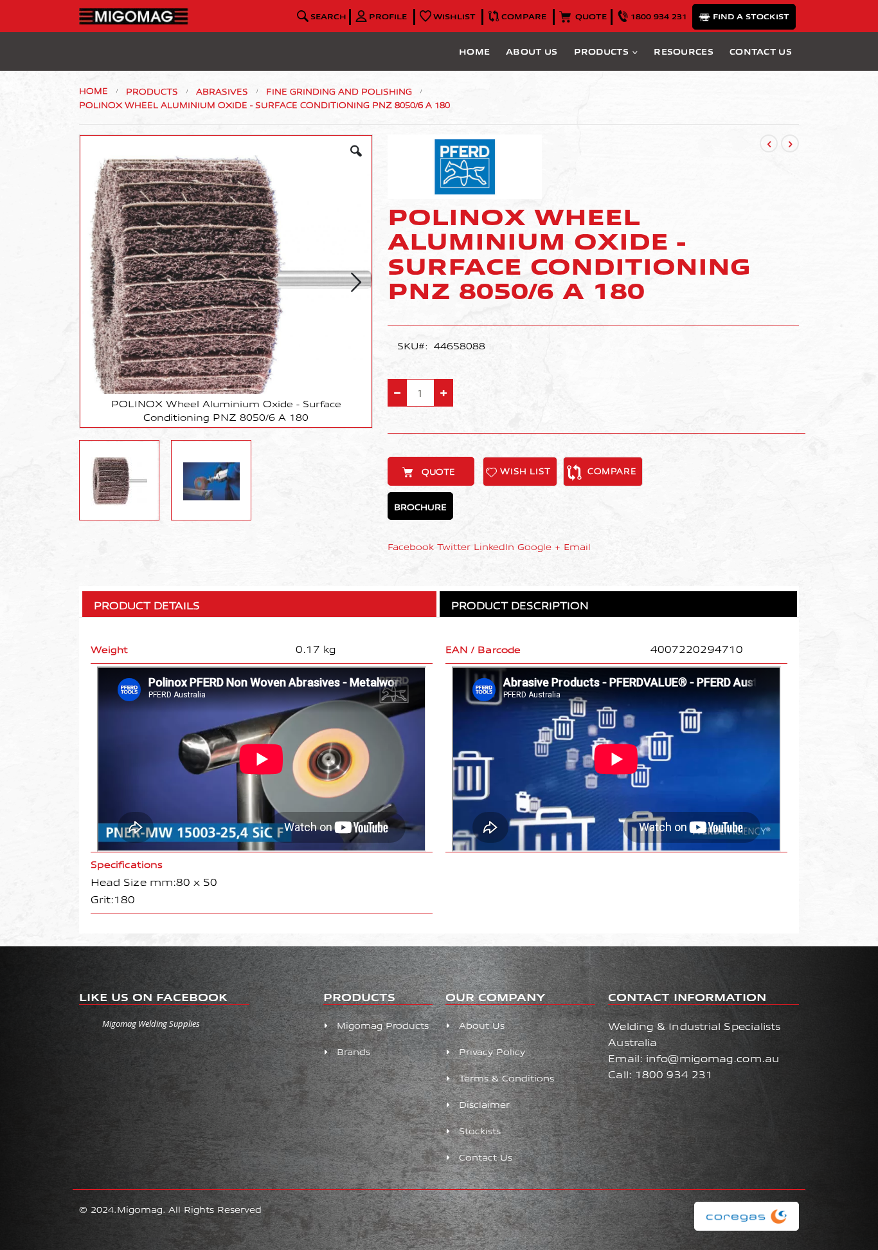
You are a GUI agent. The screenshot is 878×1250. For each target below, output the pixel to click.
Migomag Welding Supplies (151, 1023)
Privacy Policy (492, 1051)
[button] (449, 16)
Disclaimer (484, 1104)
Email (577, 546)
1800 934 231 (674, 1074)
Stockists (480, 1130)
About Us (531, 51)
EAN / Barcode (483, 649)
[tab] (259, 601)
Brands (353, 1051)
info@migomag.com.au (712, 1058)
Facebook (411, 546)
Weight (109, 649)
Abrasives (222, 91)
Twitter (453, 546)
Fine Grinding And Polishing (339, 91)
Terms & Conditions (506, 1077)
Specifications (127, 864)
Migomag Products (383, 1025)
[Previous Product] (769, 143)
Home (474, 51)
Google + (538, 546)
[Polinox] (465, 195)
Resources (683, 51)
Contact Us (761, 51)
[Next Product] (790, 143)
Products (601, 51)
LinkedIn (494, 546)
